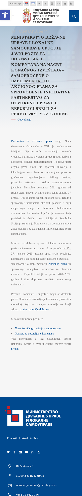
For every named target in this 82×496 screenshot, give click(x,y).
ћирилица (15, 3)
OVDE (15, 349)
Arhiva (34, 438)
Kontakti (12, 438)
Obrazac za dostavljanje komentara (34, 333)
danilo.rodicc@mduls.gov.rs (36, 309)
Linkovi (23, 438)
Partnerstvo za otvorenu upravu (32, 141)
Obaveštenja (24, 119)
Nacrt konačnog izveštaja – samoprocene (38, 328)
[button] (5, 15)
